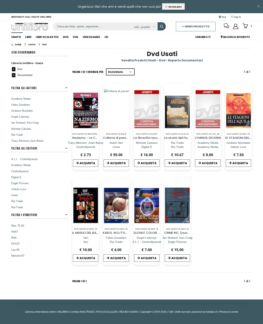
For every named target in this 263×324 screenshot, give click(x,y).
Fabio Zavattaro (20, 104)
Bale (14, 237)
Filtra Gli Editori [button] (24, 148)
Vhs (75, 37)
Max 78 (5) (17, 225)
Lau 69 (15, 249)
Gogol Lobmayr (20, 116)
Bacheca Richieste (236, 37)
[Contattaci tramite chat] (226, 26)
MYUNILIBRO (174, 6)
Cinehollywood (19, 171)
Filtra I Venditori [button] (24, 215)
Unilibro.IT (203, 37)
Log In (237, 16)
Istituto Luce (18, 189)
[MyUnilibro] (235, 26)
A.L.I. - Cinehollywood (24, 159)
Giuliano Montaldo (22, 110)
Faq (223, 16)
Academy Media (21, 99)
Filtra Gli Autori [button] (23, 88)
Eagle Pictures (20, 183)
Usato (16, 37)
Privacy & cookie (228, 311)
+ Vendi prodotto (196, 26)
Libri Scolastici (47, 37)
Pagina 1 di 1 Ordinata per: (88, 72)
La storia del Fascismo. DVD (185, 138)
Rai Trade (17, 135)
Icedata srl (212, 311)
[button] (247, 26)
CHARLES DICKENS (208, 138)
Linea (14, 195)
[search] (162, 26)
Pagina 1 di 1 (79, 281)
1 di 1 (248, 73)
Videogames (91, 37)
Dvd (66, 37)
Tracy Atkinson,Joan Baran (27, 141)
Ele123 (15, 243)
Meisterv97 (17, 255)
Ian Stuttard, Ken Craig (25, 122)
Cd (106, 37)
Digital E (16, 177)
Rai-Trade (17, 207)
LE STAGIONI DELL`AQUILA (243, 138)
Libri (28, 37)
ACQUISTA (87, 163)
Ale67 (14, 231)
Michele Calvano (21, 129)
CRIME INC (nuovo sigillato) (184, 232)
